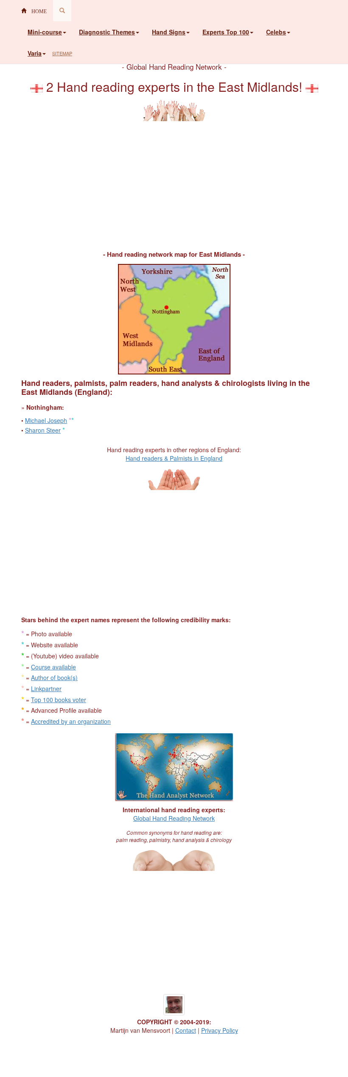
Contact (185, 1030)
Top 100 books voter (58, 699)
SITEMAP (62, 53)
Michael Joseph (46, 420)
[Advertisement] (174, 180)
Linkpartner (46, 688)
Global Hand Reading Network (174, 818)
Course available (53, 667)
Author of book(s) (54, 677)
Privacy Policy (219, 1030)
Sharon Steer (43, 430)
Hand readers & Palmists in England (174, 458)
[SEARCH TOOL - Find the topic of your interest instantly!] (62, 10)
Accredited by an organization (71, 721)
